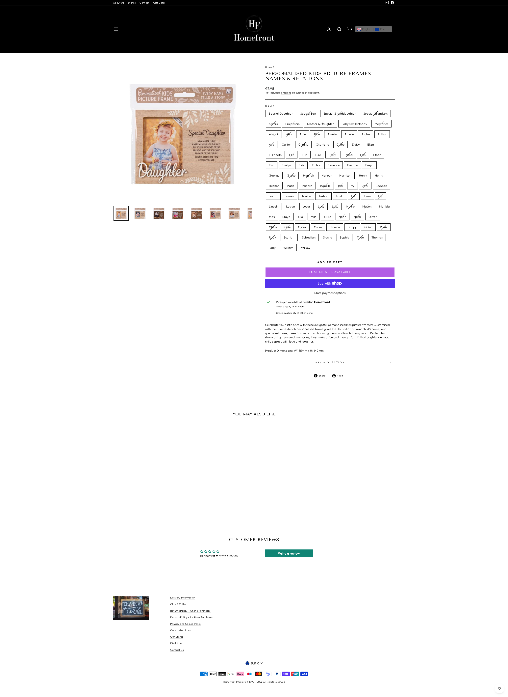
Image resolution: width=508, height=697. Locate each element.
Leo (353, 196)
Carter (286, 144)
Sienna (327, 237)
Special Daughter (281, 113)
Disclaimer (176, 643)
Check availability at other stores (295, 312)
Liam (367, 196)
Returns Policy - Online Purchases (190, 610)
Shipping (286, 92)
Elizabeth (275, 155)
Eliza (370, 144)
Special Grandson (375, 113)
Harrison (345, 175)
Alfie (302, 134)
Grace (291, 175)
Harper (326, 175)
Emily (332, 155)
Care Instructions (180, 630)
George (274, 175)
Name (269, 106)
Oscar (302, 227)
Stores (132, 2)
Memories (381, 124)
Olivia (273, 227)
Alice (316, 134)
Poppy (352, 227)
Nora (357, 217)
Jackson (381, 186)
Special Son (308, 113)
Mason (367, 206)
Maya (286, 217)
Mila (314, 217)
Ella (291, 155)
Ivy (352, 186)
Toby (272, 248)
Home (268, 67)
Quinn (368, 227)
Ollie (287, 227)
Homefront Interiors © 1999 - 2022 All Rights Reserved (254, 681)
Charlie (303, 144)
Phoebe (335, 227)
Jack (365, 186)
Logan (290, 206)
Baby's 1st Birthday (354, 124)
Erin (363, 155)
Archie (365, 134)
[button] (373, 29)
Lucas (307, 206)
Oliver (372, 217)
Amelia (332, 134)
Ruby (272, 237)
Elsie (318, 155)
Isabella (307, 186)
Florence (334, 165)
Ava (271, 144)
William (288, 248)
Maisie (350, 206)
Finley (316, 165)
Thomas (377, 237)
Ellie (304, 155)
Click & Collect (179, 604)
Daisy (356, 144)
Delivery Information (182, 597)
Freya (369, 165)
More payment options (330, 293)
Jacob (273, 196)
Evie (301, 165)
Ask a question (330, 362)
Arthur (382, 134)
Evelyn (286, 165)
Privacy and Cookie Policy (185, 623)
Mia (300, 217)
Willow (305, 248)
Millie (327, 217)
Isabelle (325, 186)
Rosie (384, 227)
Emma (348, 155)
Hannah (308, 175)
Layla (340, 196)
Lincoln (274, 206)
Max (272, 217)
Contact (144, 2)
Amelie (349, 134)
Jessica (306, 196)
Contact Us (177, 649)
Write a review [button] (289, 553)
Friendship (292, 124)
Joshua (323, 196)
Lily (380, 196)
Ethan (377, 155)
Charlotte (322, 144)
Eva (271, 165)
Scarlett (289, 237)
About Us (118, 2)
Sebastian (309, 237)
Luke (335, 206)
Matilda (384, 206)
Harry (363, 175)
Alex (289, 134)
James (289, 196)
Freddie (352, 165)
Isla (340, 186)
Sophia (344, 237)
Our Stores (176, 636)
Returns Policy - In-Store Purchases (191, 617)
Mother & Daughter (320, 124)
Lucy (321, 206)
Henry (379, 175)
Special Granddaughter (339, 113)
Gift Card (159, 2)
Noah (342, 217)
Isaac (290, 186)
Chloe (340, 144)
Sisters (273, 124)
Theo (360, 237)
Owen (318, 227)
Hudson (274, 186)
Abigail (274, 134)
